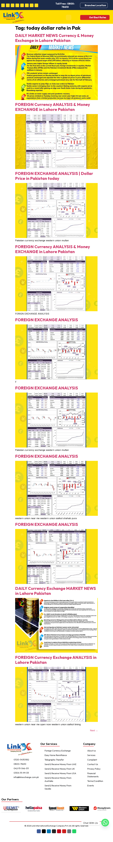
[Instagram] (17, 5)
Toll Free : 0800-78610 (65, 5)
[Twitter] (8, 5)
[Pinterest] (22, 5)
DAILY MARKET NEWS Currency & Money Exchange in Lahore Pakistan (54, 38)
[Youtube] (27, 5)
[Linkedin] (12, 5)
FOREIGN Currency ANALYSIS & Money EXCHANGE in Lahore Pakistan (52, 107)
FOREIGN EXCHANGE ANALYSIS (46, 319)
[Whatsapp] (36, 5)
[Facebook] (3, 5)
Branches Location (95, 5)
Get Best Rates (97, 17)
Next (94, 730)
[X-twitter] (44, 831)
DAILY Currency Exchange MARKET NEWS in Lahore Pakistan (55, 591)
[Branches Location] (83, 5)
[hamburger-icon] (68, 17)
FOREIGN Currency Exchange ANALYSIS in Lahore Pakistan (55, 660)
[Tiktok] (31, 5)
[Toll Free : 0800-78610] (49, 5)
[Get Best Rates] (85, 17)
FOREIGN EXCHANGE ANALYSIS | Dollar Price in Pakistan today (54, 176)
